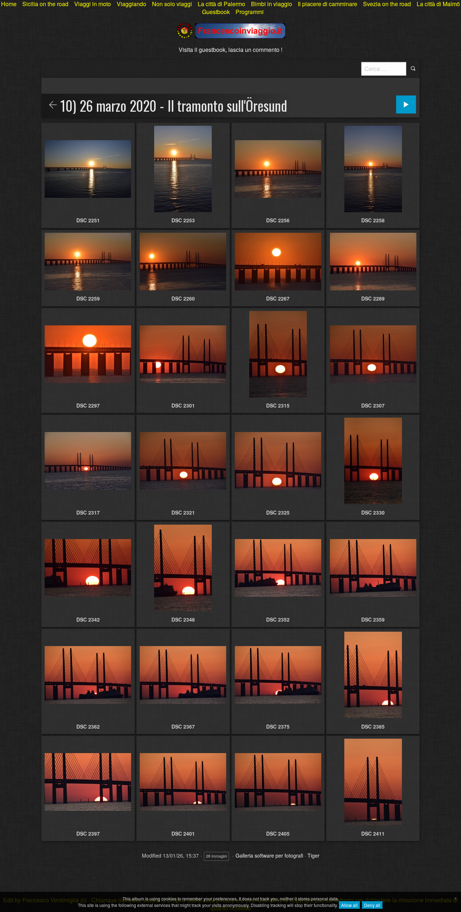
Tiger (313, 855)
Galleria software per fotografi (269, 855)
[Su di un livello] (53, 105)
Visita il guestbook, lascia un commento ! (230, 49)
